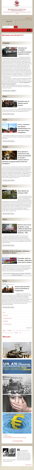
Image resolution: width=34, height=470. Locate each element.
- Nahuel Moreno (28, 464)
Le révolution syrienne (7, 318)
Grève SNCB (5, 321)
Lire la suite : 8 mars (9, 307)
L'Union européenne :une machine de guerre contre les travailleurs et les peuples (14, 437)
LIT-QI (27, 18)
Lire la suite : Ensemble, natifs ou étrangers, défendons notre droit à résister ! (17, 274)
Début (4, 330)
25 (6, 332)
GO (16, 27)
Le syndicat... (5, 315)
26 (9, 332)
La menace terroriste (7, 324)
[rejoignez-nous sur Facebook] (9, 24)
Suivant (16, 332)
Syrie (4, 312)
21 (22, 330)
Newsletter (9, 21)
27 (12, 332)
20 (19, 330)
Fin (20, 332)
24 (3, 332)
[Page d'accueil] (17, 3)
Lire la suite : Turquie (9, 180)
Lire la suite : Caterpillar (9, 90)
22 (25, 330)
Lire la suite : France (9, 114)
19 (16, 330)
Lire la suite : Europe (9, 141)
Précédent (9, 330)
